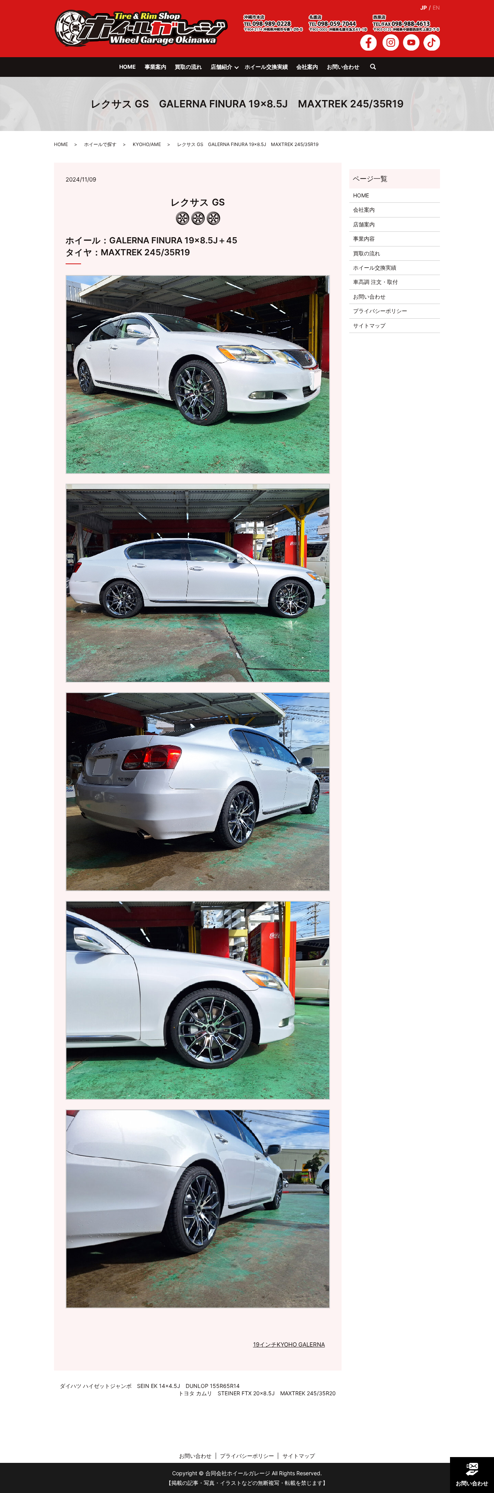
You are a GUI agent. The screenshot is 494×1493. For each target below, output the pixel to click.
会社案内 (307, 66)
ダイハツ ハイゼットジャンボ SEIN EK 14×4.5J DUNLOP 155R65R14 (150, 1386)
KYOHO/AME (147, 144)
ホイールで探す (100, 144)
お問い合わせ (343, 66)
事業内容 (364, 238)
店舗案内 (364, 224)
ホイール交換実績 (266, 66)
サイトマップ (369, 325)
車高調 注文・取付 (375, 282)
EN (436, 7)
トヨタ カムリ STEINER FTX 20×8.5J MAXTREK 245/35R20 (257, 1393)
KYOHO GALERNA (301, 1344)
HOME (127, 66)
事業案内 (155, 66)
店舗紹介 (221, 66)
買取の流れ (188, 66)
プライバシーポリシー (380, 310)
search (377, 70)
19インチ (265, 1344)
